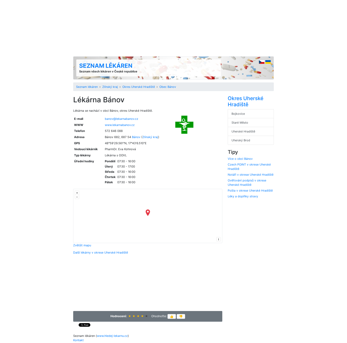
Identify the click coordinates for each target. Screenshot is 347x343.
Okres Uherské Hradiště (138, 87)
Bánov (136, 137)
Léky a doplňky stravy (243, 196)
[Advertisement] (173, 28)
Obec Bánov (167, 87)
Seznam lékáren (105, 65)
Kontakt (78, 340)
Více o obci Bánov (240, 158)
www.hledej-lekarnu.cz (112, 336)
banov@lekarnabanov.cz (121, 119)
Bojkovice (238, 113)
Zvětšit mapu (82, 245)
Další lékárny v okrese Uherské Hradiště (100, 252)
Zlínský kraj (110, 87)
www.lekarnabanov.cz (120, 125)
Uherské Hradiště (243, 131)
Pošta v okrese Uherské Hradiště (250, 190)
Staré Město (240, 122)
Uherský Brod (241, 140)
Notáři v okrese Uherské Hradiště (250, 174)
